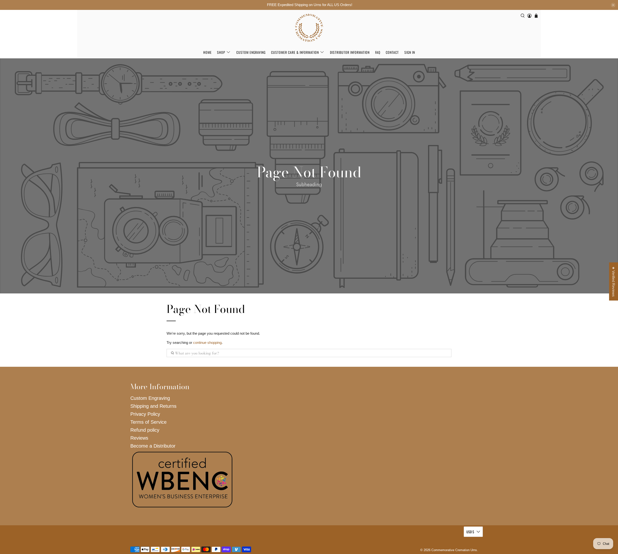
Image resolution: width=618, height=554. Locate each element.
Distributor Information (350, 52)
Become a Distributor (153, 446)
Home (207, 52)
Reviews (139, 438)
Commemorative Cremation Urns (454, 550)
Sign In (409, 52)
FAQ (377, 52)
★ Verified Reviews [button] (613, 281)
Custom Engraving (251, 52)
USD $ (470, 531)
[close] (613, 5)
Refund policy (144, 430)
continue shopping (207, 342)
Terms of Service (148, 422)
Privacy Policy (145, 414)
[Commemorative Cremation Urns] (309, 28)
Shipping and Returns (153, 406)
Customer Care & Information (295, 52)
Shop (221, 52)
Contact (392, 52)
